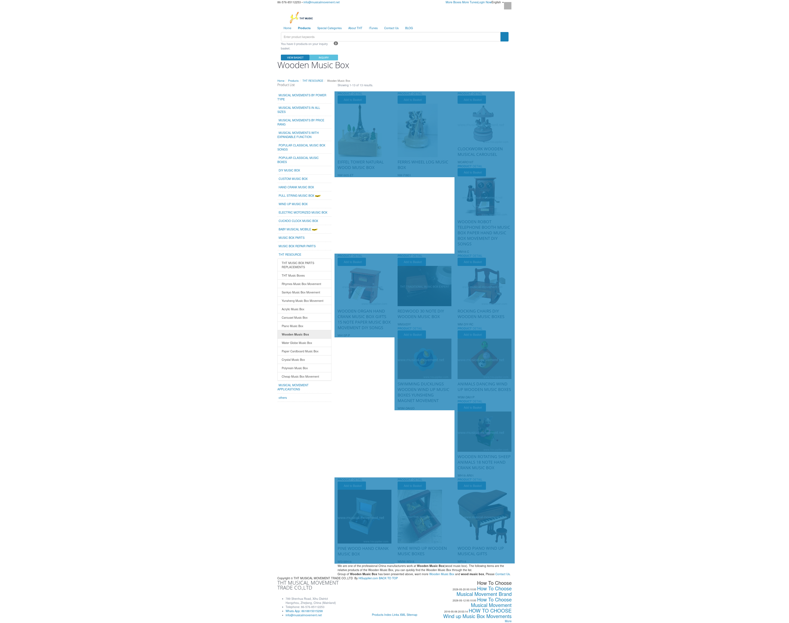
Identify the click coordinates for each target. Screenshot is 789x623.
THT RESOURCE (312, 81)
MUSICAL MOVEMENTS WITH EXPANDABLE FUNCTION (298, 135)
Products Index (381, 615)
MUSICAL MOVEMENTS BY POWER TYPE (301, 97)
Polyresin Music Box (295, 368)
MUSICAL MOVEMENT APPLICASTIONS (293, 387)
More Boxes (453, 2)
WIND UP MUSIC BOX (293, 204)
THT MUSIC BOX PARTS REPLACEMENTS (298, 265)
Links (395, 615)
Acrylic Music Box (293, 309)
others (283, 397)
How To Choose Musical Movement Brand (484, 591)
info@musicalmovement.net (321, 2)
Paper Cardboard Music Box (300, 351)
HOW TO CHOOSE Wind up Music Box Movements (477, 613)
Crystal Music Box (293, 359)
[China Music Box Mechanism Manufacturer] (302, 17)
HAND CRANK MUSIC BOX (296, 187)
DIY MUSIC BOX (289, 170)
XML (403, 615)
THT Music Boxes (293, 275)
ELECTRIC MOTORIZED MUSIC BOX (303, 212)
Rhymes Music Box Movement (301, 284)
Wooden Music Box (295, 334)
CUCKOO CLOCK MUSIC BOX (298, 221)
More (508, 621)
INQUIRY (324, 57)
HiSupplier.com (368, 578)
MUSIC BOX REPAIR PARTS (297, 246)
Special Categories (329, 28)
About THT (355, 28)
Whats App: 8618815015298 (304, 611)
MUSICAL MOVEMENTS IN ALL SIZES (298, 110)
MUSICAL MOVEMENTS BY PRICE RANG (300, 122)
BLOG (409, 28)
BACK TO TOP (388, 578)
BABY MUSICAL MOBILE (295, 229)
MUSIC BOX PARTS (292, 238)
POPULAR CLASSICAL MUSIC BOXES (298, 160)
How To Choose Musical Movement (491, 602)
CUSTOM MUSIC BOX (293, 179)
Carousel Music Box (295, 317)
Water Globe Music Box (297, 343)
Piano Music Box (292, 326)
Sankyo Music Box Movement (301, 292)
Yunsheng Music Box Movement (302, 301)
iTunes (373, 28)
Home (287, 28)
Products (293, 81)
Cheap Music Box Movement (300, 376)
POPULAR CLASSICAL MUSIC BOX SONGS (301, 147)
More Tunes (470, 2)
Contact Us (391, 28)
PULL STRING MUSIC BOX (297, 195)
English (496, 2)
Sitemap (412, 615)
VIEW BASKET (295, 57)
